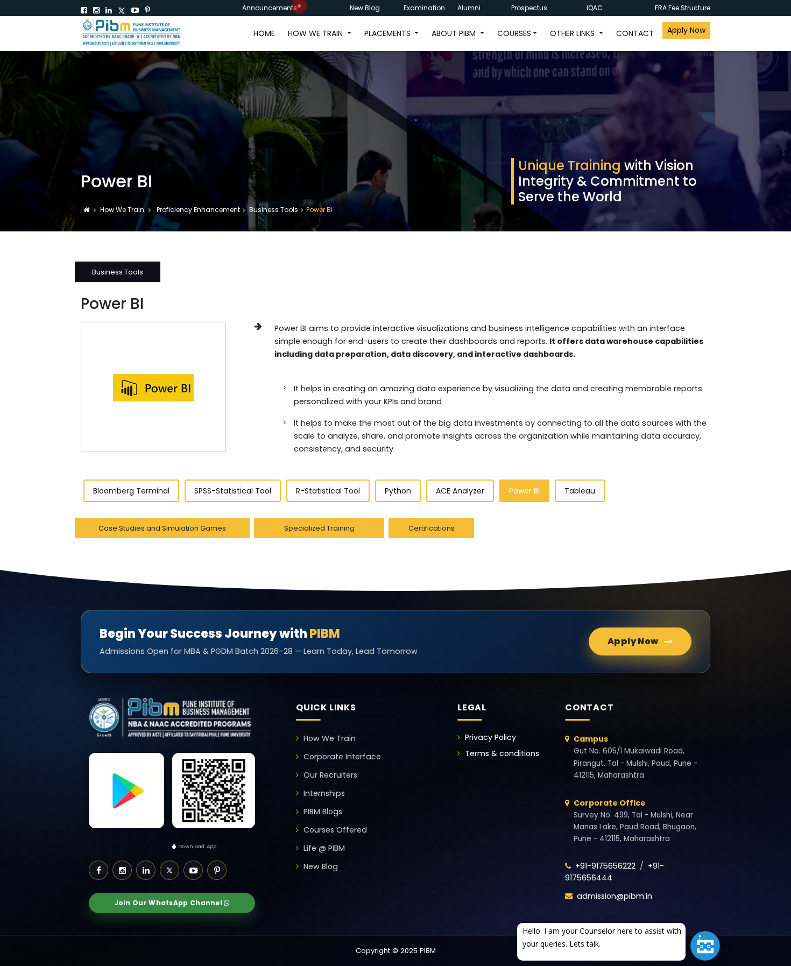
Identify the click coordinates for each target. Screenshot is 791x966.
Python (398, 490)
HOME (264, 33)
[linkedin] (108, 10)
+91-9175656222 (605, 866)
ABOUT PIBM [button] (455, 33)
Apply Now (686, 30)
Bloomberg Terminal (131, 490)
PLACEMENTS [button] (388, 33)
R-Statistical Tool (328, 490)
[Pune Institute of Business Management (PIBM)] (140, 33)
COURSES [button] (514, 33)
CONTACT (635, 33)
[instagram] (96, 10)
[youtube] (135, 10)
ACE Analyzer (460, 490)
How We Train (123, 209)
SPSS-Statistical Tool (232, 490)
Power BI (524, 490)
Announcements (269, 7)
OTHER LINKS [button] (573, 33)
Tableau (579, 490)
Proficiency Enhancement (197, 209)
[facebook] (84, 10)
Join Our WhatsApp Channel (169, 902)
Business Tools (273, 209)
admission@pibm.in (614, 896)
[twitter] (121, 10)
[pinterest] (147, 10)
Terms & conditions (502, 753)
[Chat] (705, 946)
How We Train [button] (316, 33)
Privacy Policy (490, 737)
